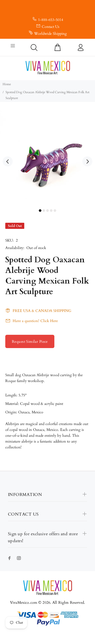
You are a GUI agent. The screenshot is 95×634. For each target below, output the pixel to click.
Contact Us (50, 26)
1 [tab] (40, 210)
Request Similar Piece (30, 341)
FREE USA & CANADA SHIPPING (42, 310)
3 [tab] (47, 210)
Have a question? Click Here (35, 320)
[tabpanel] (47, 158)
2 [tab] (43, 210)
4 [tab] (51, 210)
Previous (8, 161)
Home (7, 84)
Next (87, 161)
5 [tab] (55, 210)
